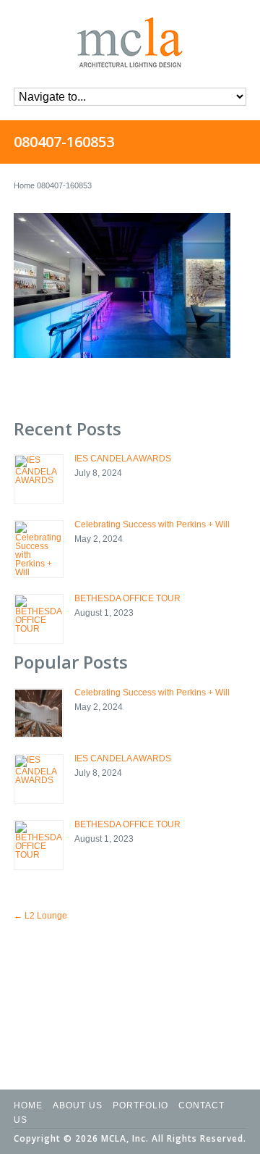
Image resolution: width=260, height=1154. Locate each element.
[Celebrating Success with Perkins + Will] (39, 549)
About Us (78, 1105)
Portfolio (140, 1105)
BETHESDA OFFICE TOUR (127, 598)
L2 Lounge (40, 916)
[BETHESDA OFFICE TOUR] (39, 619)
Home (24, 185)
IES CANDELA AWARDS (122, 458)
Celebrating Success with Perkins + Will (152, 524)
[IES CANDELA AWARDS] (39, 479)
